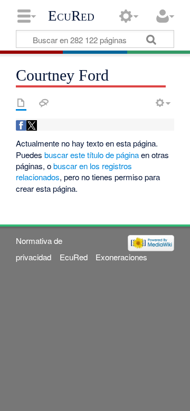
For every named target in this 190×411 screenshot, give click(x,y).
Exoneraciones (121, 256)
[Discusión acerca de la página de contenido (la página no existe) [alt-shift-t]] (44, 102)
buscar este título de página (91, 154)
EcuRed (71, 16)
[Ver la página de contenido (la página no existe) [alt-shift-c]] (21, 102)
